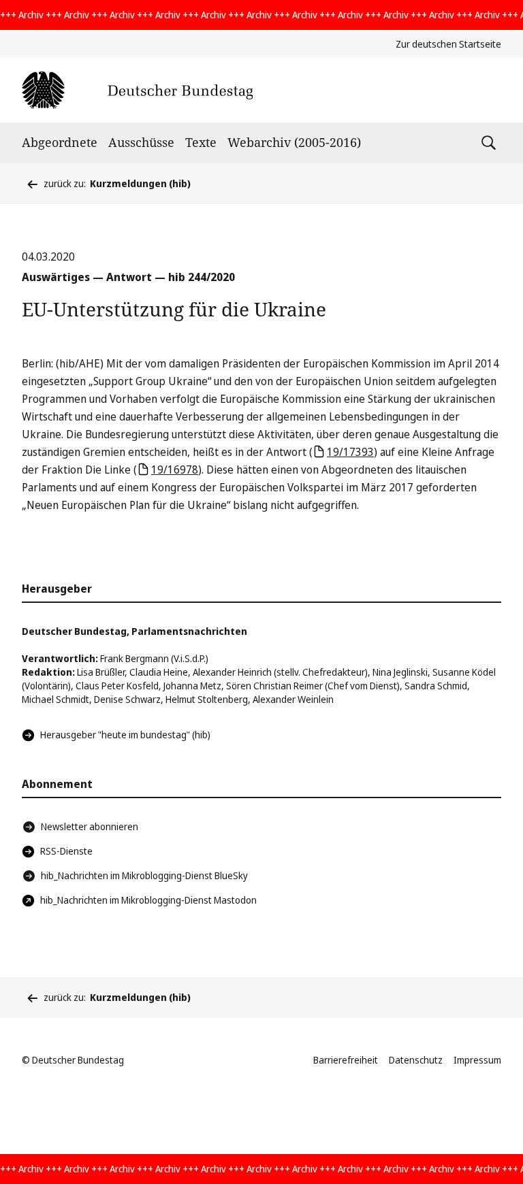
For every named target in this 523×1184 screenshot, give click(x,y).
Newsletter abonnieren (89, 826)
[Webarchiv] (137, 90)
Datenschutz (416, 1059)
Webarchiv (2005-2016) (294, 142)
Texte (201, 142)
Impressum (477, 1059)
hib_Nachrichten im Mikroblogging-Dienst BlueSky (144, 875)
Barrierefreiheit (345, 1059)
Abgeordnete (59, 142)
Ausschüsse (141, 142)
